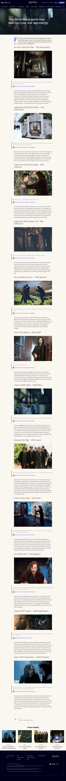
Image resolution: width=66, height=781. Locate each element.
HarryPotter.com (20, 765)
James (42, 425)
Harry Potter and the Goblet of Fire (23, 638)
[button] (5, 7)
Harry (27, 217)
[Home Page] (33, 2)
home (48, 601)
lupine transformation (42, 319)
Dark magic (32, 651)
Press (8, 757)
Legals (28, 759)
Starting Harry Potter (42, 755)
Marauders (49, 483)
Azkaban (37, 377)
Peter (38, 101)
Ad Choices (19, 759)
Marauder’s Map (28, 487)
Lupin (37, 269)
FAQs (18, 755)
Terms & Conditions (20, 757)
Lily (47, 425)
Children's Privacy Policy (31, 757)
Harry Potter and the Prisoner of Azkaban (25, 86)
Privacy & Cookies (30, 755)
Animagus (23, 377)
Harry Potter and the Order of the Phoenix (25, 202)
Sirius (31, 99)
